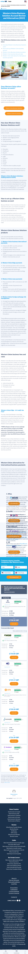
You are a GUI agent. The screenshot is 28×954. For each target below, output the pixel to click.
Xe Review (14, 831)
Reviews (5, 5)
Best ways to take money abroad (14, 860)
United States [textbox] (7, 572)
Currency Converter (14, 893)
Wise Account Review (14, 834)
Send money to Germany (14, 819)
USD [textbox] (19, 567)
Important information (9, 592)
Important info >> (7, 604)
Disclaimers (4, 8)
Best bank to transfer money (14, 848)
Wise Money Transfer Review (14, 827)
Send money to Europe (14, 817)
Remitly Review (14, 829)
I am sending (4, 565)
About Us (14, 878)
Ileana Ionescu (14, 794)
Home (2, 5)
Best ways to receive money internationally (14, 846)
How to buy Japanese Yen (14, 863)
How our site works (14, 880)
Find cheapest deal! (14, 577)
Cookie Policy (14, 889)
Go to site (14, 624)
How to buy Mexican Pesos (14, 865)
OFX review (14, 832)
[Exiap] (6, 1)
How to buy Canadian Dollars (14, 869)
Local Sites (14, 884)
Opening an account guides (14, 853)
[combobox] (21, 567)
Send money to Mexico (14, 821)
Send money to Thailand (14, 815)
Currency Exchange (14, 891)
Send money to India (14, 813)
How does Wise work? (14, 844)
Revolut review (14, 836)
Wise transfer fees (14, 852)
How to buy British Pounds (14, 867)
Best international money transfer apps (14, 842)
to (15, 570)
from (2, 570)
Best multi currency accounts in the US (14, 850)
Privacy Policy (14, 887)
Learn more (7, 782)
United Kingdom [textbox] (22, 572)
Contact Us (14, 897)
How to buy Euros (14, 862)
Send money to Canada (14, 811)
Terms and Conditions (14, 882)
